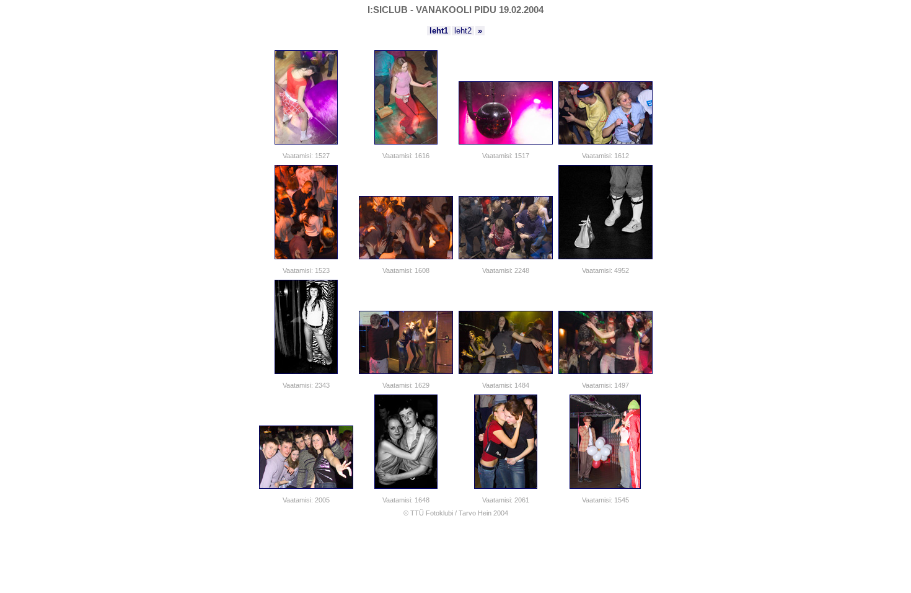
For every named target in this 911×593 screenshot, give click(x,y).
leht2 (463, 30)
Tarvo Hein (475, 513)
